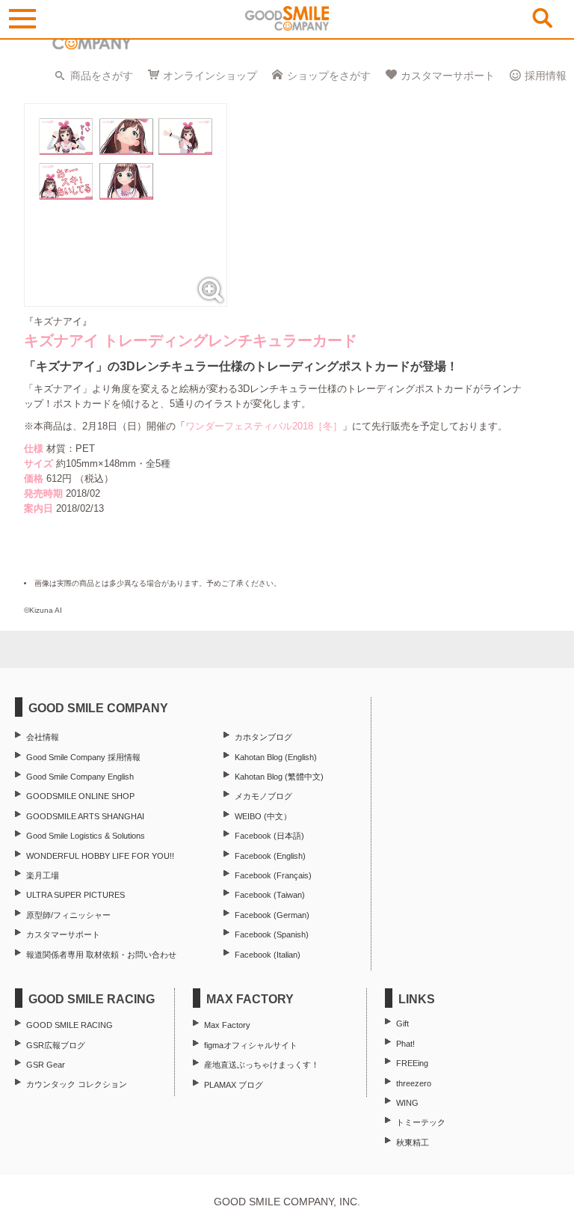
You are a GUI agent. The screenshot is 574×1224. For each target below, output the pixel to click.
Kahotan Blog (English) (276, 757)
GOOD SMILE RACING (69, 1024)
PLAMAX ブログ (233, 1084)
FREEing (412, 1063)
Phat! (405, 1043)
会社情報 (42, 736)
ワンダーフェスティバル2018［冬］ (263, 426)
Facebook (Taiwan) (270, 894)
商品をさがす (101, 76)
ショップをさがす (329, 76)
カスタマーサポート (448, 76)
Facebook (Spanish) (272, 934)
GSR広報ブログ (55, 1045)
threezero (413, 1083)
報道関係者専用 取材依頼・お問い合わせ (101, 954)
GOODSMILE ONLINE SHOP (80, 796)
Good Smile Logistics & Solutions (85, 835)
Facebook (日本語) (269, 835)
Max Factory (227, 1024)
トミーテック (420, 1122)
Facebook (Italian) (267, 954)
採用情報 (546, 76)
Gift (402, 1023)
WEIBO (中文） (263, 816)
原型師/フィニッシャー (68, 915)
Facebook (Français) (273, 875)
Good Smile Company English (80, 776)
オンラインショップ (210, 76)
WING (407, 1102)
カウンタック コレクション (76, 1084)
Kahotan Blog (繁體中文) (279, 776)
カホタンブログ (263, 736)
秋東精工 (412, 1142)
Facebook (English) (270, 855)
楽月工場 (42, 875)
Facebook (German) (272, 915)
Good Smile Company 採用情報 (83, 757)
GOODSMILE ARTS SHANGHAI (85, 816)
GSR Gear (45, 1064)
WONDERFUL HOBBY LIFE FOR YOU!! (100, 855)
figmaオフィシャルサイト (250, 1045)
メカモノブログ (263, 796)
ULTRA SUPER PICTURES (75, 894)
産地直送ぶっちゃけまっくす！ (261, 1064)
